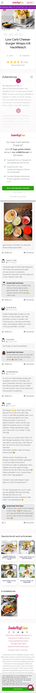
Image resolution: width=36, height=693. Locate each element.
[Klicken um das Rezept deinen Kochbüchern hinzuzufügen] (9, 553)
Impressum (12, 638)
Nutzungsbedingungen (18, 641)
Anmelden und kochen (18, 196)
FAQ (7, 635)
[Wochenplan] (31, 10)
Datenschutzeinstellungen (18, 646)
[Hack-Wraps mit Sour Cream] (9, 572)
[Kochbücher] (18, 30)
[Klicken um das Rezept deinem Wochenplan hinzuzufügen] (14, 543)
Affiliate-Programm (23, 635)
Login (30, 2)
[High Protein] (9, 605)
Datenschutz (23, 638)
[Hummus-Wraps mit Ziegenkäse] (27, 572)
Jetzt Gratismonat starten (18, 188)
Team (12, 635)
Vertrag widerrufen (18, 644)
